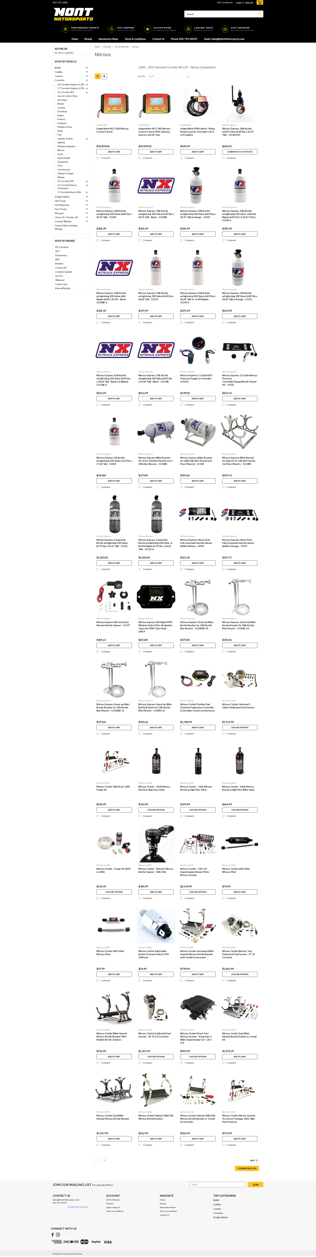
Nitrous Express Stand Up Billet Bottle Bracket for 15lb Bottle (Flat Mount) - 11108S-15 (155, 707)
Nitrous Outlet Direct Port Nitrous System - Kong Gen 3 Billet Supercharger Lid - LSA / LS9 (196, 1038)
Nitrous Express (229, 125)
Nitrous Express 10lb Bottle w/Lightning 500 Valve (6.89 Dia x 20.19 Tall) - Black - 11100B (156, 213)
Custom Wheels (63, 221)
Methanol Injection (66, 146)
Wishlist (109, 1203)
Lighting (61, 142)
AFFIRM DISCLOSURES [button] (77, 1207)
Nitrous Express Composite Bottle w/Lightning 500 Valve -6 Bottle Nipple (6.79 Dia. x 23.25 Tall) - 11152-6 (155, 544)
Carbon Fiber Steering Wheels (66, 227)
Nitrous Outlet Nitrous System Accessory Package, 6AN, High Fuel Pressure (238, 1118)
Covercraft (60, 267)
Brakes (60, 103)
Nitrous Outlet (187, 700)
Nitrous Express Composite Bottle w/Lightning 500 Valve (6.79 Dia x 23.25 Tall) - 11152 (112, 542)
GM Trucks (60, 200)
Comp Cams (61, 284)
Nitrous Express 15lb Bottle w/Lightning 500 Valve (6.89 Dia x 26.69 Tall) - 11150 (156, 296)
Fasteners (62, 123)
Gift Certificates (113, 1200)
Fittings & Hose (64, 127)
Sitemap (78, 1254)
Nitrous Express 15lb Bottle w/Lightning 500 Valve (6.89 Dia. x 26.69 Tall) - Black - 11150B (155, 378)
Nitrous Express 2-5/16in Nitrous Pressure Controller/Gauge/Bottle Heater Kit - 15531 (239, 380)
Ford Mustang (62, 204)
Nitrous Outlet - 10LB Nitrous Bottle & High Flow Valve (154, 788)
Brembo (59, 263)
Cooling (61, 107)
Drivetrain (62, 111)
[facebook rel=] (53, 1235)
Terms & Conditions (135, 38)
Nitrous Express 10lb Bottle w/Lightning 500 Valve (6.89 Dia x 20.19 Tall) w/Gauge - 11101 (197, 213)
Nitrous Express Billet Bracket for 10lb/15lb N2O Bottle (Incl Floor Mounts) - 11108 (196, 460)
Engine (60, 115)
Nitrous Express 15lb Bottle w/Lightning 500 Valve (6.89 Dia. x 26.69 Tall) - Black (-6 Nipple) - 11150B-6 (113, 380)
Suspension (62, 162)
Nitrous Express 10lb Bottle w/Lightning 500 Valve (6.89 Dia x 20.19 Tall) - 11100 (114, 213)
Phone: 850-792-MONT (184, 38)
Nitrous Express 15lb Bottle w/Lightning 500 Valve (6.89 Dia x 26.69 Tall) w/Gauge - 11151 (239, 296)
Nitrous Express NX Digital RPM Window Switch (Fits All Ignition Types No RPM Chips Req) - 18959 (155, 627)
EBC (57, 259)
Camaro (59, 76)
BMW (58, 67)
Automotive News (108, 38)
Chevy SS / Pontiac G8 (66, 217)
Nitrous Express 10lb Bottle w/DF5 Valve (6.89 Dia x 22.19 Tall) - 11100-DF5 (237, 131)
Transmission (63, 169)
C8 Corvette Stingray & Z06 (70, 84)
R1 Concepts (62, 247)
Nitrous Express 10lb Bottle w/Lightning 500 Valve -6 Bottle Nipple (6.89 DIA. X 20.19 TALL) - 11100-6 (239, 215)
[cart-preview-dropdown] (259, 2)
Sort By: (141, 76)
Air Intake (62, 100)
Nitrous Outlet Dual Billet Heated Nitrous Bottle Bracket (112, 1117)
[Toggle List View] (104, 76)
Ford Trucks (61, 209)
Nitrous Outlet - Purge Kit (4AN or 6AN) (113, 870)
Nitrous (61, 150)
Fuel (59, 134)
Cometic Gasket (63, 271)
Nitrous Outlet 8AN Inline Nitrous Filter (110, 953)
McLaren (59, 213)
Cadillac (59, 71)
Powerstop (61, 255)
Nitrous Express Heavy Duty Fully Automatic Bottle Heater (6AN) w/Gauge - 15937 (238, 542)
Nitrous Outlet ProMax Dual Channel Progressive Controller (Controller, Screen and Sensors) (197, 707)
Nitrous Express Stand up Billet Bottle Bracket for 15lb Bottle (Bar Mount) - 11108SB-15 (113, 707)
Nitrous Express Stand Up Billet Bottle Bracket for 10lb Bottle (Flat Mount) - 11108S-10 (239, 625)
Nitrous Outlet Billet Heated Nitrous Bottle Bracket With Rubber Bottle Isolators (111, 1036)
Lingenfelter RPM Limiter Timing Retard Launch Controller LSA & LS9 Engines (197, 131)
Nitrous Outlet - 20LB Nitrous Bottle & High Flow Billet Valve (238, 788)
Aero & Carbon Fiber (67, 96)
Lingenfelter (102, 125)
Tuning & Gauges (65, 173)
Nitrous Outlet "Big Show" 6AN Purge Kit (113, 788)
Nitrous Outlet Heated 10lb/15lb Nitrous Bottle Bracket (155, 1117)
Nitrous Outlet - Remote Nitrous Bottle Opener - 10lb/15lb (155, 870)
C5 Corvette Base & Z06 (69, 192)
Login (239, 2)
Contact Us (158, 38)
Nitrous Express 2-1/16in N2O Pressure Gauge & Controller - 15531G (196, 378)
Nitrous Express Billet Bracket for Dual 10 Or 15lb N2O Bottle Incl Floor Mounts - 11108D (238, 460)
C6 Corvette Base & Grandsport (67, 187)
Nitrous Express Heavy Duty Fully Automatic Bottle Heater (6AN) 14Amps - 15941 (196, 542)
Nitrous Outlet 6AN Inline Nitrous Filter (236, 870)
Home (75, 38)
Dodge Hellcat (62, 196)
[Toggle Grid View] (98, 76)
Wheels (61, 177)
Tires (59, 165)
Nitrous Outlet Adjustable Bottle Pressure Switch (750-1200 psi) (154, 954)
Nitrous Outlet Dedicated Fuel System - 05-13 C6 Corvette (154, 1035)
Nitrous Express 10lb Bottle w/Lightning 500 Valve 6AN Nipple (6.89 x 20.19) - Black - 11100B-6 (111, 298)
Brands (88, 38)
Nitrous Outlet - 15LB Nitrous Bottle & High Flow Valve (196, 788)
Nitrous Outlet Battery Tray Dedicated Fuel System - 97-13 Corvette (238, 954)
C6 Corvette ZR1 (65, 92)
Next (253, 1160)
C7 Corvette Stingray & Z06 (70, 88)
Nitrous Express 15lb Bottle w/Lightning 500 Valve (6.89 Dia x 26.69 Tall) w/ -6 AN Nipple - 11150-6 (197, 298)
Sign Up (249, 2)
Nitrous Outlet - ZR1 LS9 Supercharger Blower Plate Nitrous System (194, 871)
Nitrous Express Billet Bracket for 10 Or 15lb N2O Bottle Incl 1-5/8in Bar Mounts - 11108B (155, 460)
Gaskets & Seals (65, 138)
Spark (60, 154)
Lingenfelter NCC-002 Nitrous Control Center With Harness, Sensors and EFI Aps (154, 131)
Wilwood (59, 280)
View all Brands (62, 288)
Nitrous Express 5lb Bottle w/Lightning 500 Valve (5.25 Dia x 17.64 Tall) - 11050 (114, 460)
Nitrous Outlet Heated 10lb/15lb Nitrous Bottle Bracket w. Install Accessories (197, 1118)
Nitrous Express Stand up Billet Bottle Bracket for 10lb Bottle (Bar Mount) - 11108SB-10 (196, 625)
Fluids (60, 131)
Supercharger (63, 158)
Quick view (114, 119)
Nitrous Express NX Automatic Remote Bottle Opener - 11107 (113, 624)
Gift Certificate (225, 2)
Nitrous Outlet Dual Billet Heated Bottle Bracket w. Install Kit (239, 1036)
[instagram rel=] (58, 1235)
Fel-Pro (59, 275)
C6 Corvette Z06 (65, 181)
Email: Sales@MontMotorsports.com (224, 38)
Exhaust (61, 119)
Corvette (59, 80)
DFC (57, 251)
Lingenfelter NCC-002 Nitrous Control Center (112, 130)
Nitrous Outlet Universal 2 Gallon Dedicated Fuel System (238, 706)
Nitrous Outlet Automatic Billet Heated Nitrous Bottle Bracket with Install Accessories (197, 954)
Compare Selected (246, 1168)
